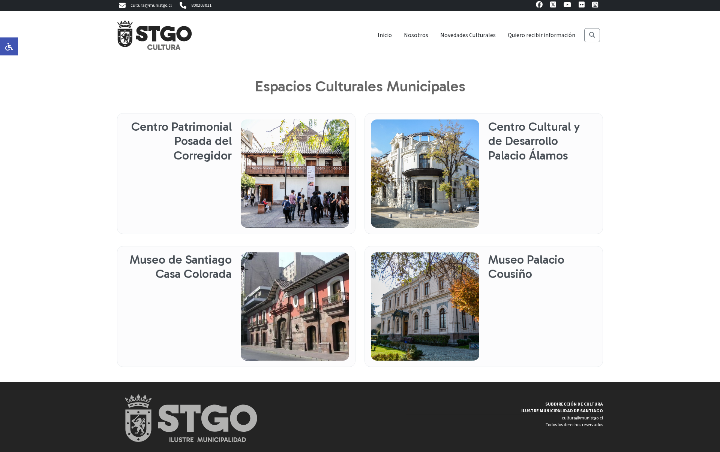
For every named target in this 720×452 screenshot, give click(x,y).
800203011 (201, 5)
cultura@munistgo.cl (151, 5)
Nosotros (416, 35)
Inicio (385, 35)
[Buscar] (592, 35)
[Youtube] (567, 6)
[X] (553, 6)
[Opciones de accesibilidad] (9, 46)
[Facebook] (539, 6)
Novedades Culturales (468, 35)
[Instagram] (595, 6)
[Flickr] (581, 6)
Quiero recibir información (541, 35)
